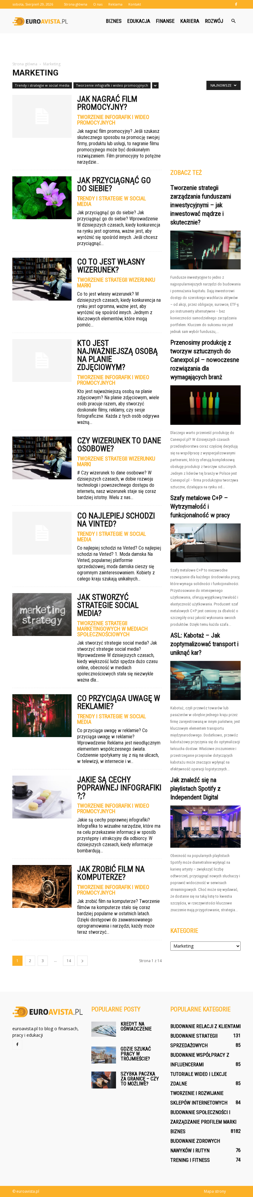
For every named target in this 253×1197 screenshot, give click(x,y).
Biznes (114, 21)
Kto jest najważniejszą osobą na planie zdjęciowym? (117, 355)
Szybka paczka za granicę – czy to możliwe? (140, 1079)
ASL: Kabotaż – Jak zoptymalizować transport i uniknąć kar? (204, 644)
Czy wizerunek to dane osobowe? (119, 444)
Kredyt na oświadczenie (136, 1026)
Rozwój (214, 21)
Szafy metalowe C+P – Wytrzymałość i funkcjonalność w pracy (200, 506)
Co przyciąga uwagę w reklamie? (118, 702)
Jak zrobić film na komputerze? (111, 873)
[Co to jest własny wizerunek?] (42, 279)
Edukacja (138, 21)
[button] (233, 21)
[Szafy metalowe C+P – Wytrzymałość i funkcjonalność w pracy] (205, 542)
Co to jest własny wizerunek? (111, 265)
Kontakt (134, 4)
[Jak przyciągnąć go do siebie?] (42, 197)
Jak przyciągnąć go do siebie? (114, 184)
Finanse (165, 21)
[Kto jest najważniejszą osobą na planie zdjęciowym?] (42, 360)
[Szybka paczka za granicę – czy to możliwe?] (103, 1080)
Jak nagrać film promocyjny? (107, 103)
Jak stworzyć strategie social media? (108, 605)
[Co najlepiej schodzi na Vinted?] (42, 533)
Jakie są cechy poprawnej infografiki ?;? (119, 787)
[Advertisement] (126, 47)
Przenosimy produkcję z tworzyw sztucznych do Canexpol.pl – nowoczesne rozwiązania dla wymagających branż (204, 360)
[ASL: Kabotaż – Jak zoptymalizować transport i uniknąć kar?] (205, 680)
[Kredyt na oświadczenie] (103, 1029)
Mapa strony (215, 1191)
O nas (97, 4)
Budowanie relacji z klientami (205, 1026)
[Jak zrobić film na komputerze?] (42, 886)
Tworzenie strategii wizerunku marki (116, 282)
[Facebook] (236, 4)
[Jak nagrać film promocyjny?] (42, 116)
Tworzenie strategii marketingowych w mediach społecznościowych (112, 629)
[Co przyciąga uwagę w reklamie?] (42, 715)
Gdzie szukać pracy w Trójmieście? (136, 1054)
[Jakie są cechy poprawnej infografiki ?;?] (42, 797)
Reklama (115, 4)
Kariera (189, 21)
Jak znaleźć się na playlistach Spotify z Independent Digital (195, 788)
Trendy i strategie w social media (42, 85)
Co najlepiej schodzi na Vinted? (116, 519)
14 (69, 960)
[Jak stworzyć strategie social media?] (42, 614)
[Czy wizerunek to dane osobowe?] (42, 458)
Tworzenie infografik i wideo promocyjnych (112, 85)
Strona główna (75, 4)
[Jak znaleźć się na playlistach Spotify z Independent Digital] (205, 827)
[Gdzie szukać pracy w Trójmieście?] (103, 1055)
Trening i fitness (190, 1160)
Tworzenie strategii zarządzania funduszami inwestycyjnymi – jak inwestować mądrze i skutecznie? (200, 205)
